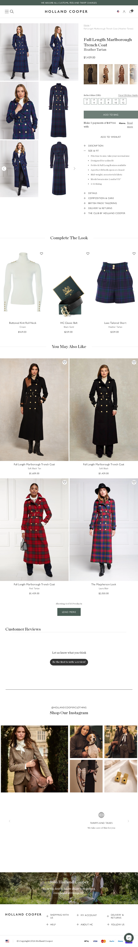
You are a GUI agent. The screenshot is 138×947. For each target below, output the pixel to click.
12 (123, 101)
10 (115, 101)
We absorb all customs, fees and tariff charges (69, 2)
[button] (34, 758)
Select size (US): (92, 95)
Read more (130, 125)
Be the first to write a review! (69, 662)
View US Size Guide (128, 95)
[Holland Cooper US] (66, 11)
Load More (69, 612)
